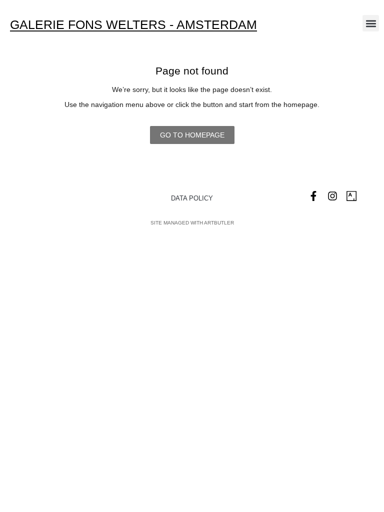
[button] (370, 23)
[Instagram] (333, 196)
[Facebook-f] (313, 196)
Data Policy (192, 198)
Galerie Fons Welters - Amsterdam (133, 25)
